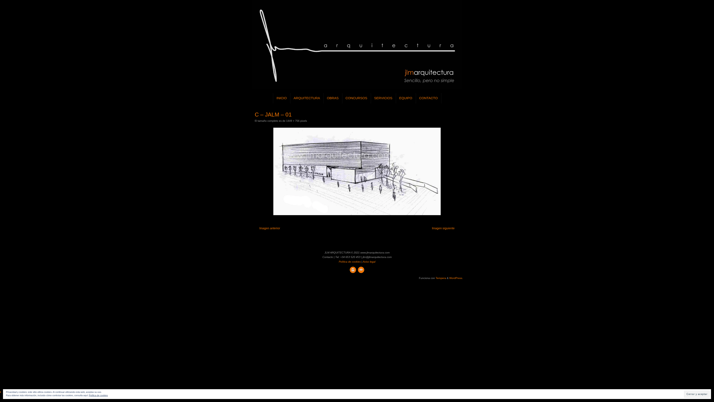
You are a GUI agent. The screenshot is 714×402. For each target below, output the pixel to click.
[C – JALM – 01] (357, 171)
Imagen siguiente (443, 228)
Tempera (441, 278)
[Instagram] (353, 270)
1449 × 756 (293, 120)
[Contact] (361, 270)
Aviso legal (369, 261)
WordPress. (456, 278)
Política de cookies (350, 261)
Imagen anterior (269, 228)
